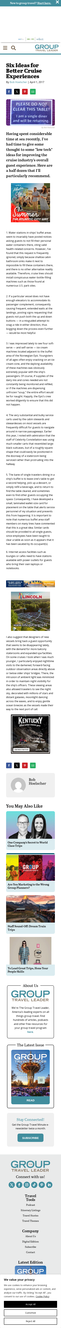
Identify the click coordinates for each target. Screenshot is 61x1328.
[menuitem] (5, 48)
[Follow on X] (12, 1185)
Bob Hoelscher (18, 82)
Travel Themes (30, 1220)
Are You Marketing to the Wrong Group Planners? (28, 886)
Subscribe (30, 1246)
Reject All (30, 1321)
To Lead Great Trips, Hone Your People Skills (28, 969)
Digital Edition (30, 1241)
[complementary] (30, 1301)
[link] (9, 91)
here (30, 1032)
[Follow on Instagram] (27, 1185)
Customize (30, 1312)
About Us (30, 1236)
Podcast (30, 1204)
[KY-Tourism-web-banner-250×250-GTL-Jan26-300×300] (30, 756)
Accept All (31, 1304)
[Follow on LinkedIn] (49, 1185)
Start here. (44, 3)
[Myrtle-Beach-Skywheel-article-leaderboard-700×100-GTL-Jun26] (30, 586)
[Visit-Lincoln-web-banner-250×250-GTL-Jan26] (30, 633)
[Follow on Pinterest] (42, 1185)
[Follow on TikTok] (34, 1185)
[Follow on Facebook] (19, 1185)
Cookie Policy (42, 1296)
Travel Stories (30, 1215)
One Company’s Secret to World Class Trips (28, 844)
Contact (30, 1252)
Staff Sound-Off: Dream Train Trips (27, 927)
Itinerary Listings (30, 1210)
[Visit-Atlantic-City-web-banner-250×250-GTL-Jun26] (30, 224)
